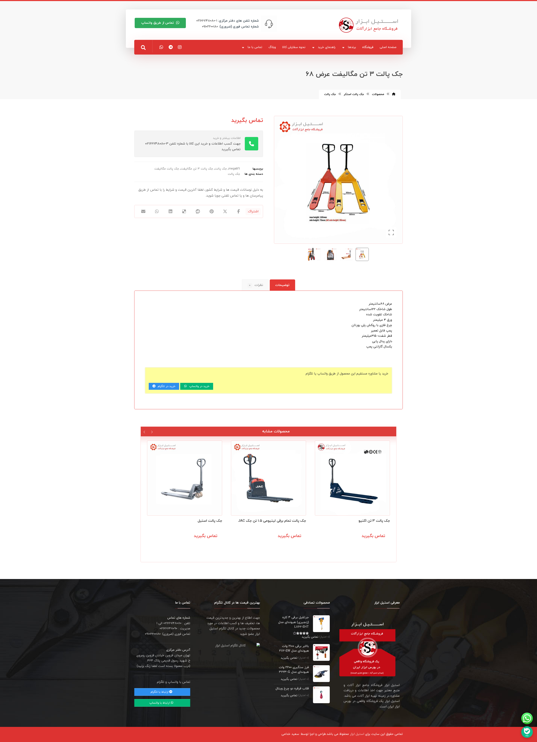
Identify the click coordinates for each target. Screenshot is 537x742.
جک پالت (221, 169)
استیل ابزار (357, 734)
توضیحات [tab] (282, 285)
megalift (234, 169)
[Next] (144, 432)
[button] (143, 47)
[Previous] (152, 432)
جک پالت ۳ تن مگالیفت (197, 169)
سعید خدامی (290, 734)
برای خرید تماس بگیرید (369, 545)
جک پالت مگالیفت (166, 169)
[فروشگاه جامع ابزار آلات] (369, 25)
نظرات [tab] (256, 285)
